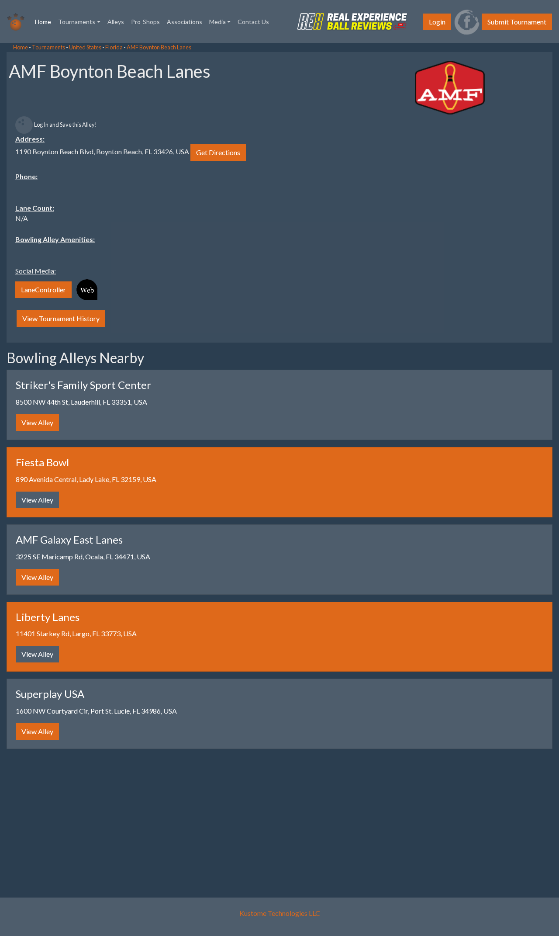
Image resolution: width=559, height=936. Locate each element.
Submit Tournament (516, 21)
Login (437, 21)
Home (45, 21)
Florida (114, 47)
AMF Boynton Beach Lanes (159, 47)
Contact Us (253, 21)
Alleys (115, 21)
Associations (184, 21)
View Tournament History (61, 318)
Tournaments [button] (76, 21)
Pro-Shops (145, 21)
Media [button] (217, 21)
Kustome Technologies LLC (279, 913)
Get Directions (218, 152)
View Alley (37, 422)
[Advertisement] (70, 175)
